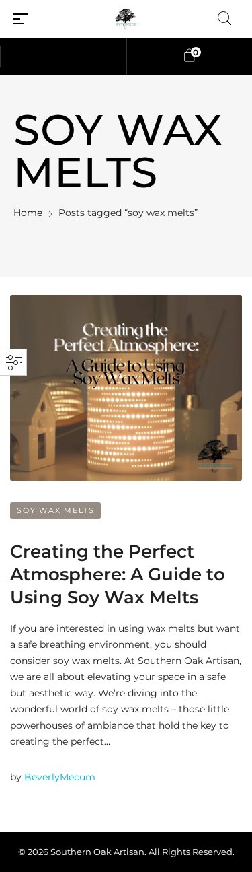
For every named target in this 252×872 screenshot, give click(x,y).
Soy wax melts (55, 510)
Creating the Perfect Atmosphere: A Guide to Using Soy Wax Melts (117, 574)
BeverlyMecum (59, 777)
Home (27, 213)
